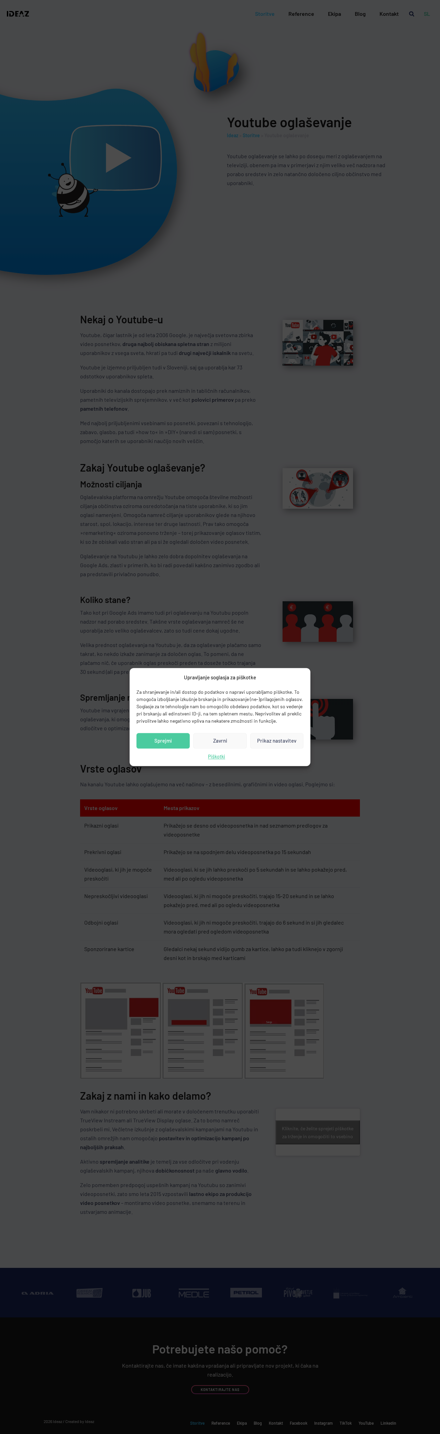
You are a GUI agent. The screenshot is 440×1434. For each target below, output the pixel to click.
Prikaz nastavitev (276, 741)
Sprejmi (163, 741)
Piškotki (216, 756)
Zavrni (220, 741)
